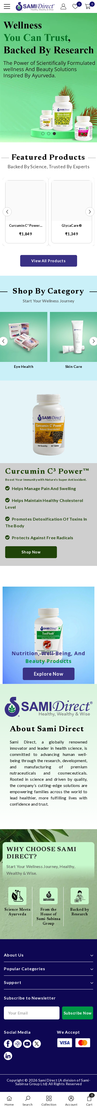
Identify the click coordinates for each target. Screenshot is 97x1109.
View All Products (48, 261)
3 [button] (54, 133)
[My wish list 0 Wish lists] (75, 6)
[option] (48, 77)
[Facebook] (8, 1044)
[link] (49, 707)
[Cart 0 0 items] (88, 6)
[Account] (63, 6)
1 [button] (42, 133)
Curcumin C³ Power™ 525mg (25, 226)
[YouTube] (27, 1044)
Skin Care (47, 366)
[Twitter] (37, 1044)
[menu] (7, 6)
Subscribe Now (78, 1013)
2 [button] (48, 133)
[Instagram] (17, 1044)
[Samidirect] (47, 337)
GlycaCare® (72, 226)
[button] (7, 211)
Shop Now (31, 552)
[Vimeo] (8, 1056)
